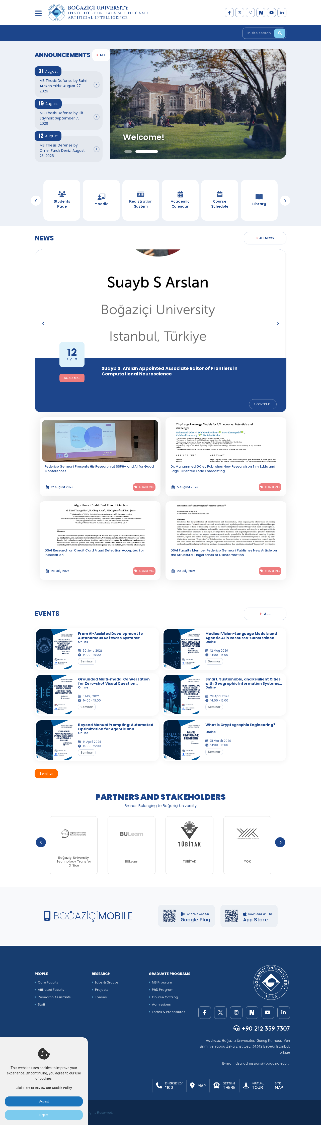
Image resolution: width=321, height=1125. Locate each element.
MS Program (162, 982)
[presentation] (36, 201)
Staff (41, 1004)
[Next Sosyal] (260, 12)
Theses (101, 997)
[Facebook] (229, 12)
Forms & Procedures (168, 1012)
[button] (128, 151)
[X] (239, 12)
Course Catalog (165, 997)
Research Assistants (54, 997)
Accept (44, 1101)
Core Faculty (48, 982)
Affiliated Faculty (51, 989)
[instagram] (250, 12)
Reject (43, 1115)
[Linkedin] (281, 12)
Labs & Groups (107, 982)
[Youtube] (271, 12)
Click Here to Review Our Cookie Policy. (44, 1088)
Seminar (46, 773)
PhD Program (163, 989)
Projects (101, 989)
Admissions (161, 1004)
